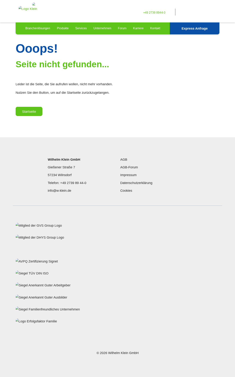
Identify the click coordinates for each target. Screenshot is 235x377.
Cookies (126, 190)
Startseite (29, 111)
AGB (123, 159)
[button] (38, 28)
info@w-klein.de (59, 190)
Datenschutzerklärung (136, 183)
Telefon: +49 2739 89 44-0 (67, 183)
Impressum (128, 175)
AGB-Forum (129, 167)
